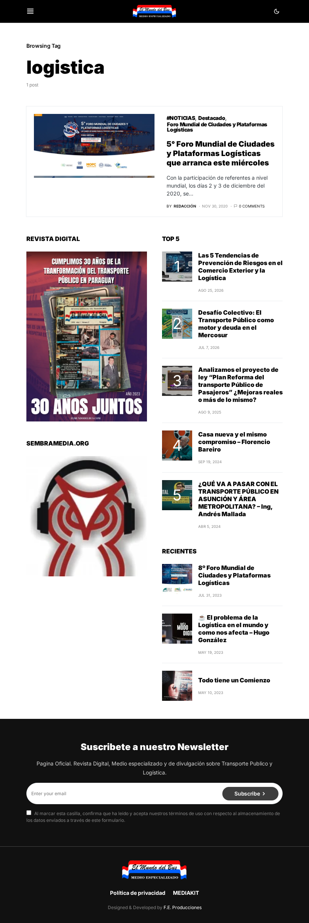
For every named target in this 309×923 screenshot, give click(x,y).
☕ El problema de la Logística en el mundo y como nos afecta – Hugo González (233, 629)
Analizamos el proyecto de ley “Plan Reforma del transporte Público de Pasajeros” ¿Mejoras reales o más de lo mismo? (240, 384)
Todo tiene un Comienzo (234, 680)
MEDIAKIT (186, 893)
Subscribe (247, 793)
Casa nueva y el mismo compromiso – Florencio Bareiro (234, 441)
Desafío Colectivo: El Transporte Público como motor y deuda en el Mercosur (236, 324)
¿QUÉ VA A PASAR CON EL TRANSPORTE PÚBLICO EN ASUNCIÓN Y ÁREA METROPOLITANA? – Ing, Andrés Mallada (238, 499)
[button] (30, 11)
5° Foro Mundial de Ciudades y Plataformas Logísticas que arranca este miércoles (221, 153)
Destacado (211, 118)
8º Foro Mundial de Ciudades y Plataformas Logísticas (234, 575)
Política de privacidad (137, 893)
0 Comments (252, 206)
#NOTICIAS (181, 118)
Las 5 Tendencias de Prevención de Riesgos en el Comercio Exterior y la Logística (240, 267)
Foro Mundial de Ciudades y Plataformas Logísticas (217, 127)
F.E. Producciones (183, 907)
